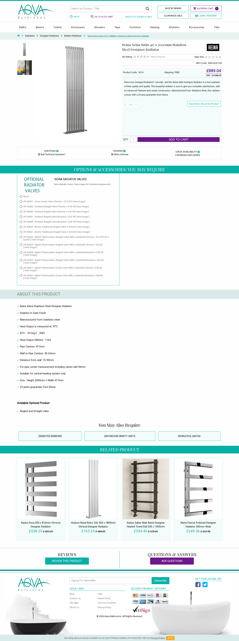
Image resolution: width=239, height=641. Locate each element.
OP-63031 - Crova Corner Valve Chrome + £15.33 (54, 201)
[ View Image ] (78, 201)
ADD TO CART (178, 139)
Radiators (30, 36)
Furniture (135, 27)
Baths (22, 27)
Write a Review (158, 56)
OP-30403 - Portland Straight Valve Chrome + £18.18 (56, 206)
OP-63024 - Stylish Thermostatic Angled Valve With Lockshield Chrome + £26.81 (63, 246)
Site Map (74, 602)
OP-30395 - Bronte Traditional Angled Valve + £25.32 (56, 227)
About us (74, 607)
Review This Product (67, 561)
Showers (99, 27)
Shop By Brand (173, 8)
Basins (40, 27)
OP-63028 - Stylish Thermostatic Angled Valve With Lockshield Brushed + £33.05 (63, 253)
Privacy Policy (104, 607)
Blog (72, 594)
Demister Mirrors (50, 436)
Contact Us (75, 598)
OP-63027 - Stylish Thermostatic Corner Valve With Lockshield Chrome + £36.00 (62, 269)
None (26, 196)
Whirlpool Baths (189, 436)
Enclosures (78, 27)
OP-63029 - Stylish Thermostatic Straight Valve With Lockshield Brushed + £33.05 (63, 261)
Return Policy (104, 598)
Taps (117, 27)
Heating (154, 27)
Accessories (196, 27)
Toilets (57, 27)
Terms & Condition (107, 602)
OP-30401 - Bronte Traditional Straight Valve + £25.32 (56, 232)
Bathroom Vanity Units (119, 436)
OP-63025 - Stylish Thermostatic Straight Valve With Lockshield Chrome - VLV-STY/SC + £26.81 (66, 238)
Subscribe (160, 580)
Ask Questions (171, 561)
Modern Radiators (73, 36)
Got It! (170, 638)
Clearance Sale (173, 15)
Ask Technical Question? (53, 154)
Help (100, 594)
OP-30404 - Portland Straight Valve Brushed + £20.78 (56, 221)
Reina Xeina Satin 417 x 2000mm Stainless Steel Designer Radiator (118, 36)
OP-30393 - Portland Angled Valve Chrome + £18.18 (56, 211)
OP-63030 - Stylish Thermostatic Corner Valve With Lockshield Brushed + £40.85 (63, 276)
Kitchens (174, 27)
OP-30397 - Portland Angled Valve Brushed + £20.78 (56, 216)
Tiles (217, 27)
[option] (24, 51)
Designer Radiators (49, 36)
